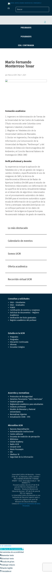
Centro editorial (16, 434)
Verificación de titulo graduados (23, 317)
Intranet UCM (15, 447)
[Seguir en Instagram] (21, 466)
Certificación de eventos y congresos (25, 310)
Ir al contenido (5, 546)
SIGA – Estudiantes (17, 302)
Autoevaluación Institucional (21, 431)
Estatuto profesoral (18, 407)
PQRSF (12, 307)
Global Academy (16, 442)
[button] (12, 549)
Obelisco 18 (14, 454)
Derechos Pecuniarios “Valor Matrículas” (26, 399)
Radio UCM (14, 444)
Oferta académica (17, 266)
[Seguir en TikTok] (37, 466)
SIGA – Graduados (17, 305)
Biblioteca (14, 439)
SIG (11, 452)
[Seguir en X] (15, 466)
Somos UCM (14, 253)
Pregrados (26, 27)
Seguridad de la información (21, 457)
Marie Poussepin (16, 449)
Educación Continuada (19, 342)
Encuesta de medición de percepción (25, 436)
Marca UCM (12, 75)
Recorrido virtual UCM (20, 279)
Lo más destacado (18, 228)
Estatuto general (16, 401)
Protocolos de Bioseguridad (21, 396)
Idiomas (13, 344)
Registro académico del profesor (23, 320)
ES (9, 8)
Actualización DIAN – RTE (20, 417)
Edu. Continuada (26, 45)
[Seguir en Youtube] (26, 466)
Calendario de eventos (20, 240)
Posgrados (26, 36)
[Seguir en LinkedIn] (31, 466)
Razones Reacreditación (19, 429)
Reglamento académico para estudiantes (26, 404)
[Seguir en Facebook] (10, 466)
